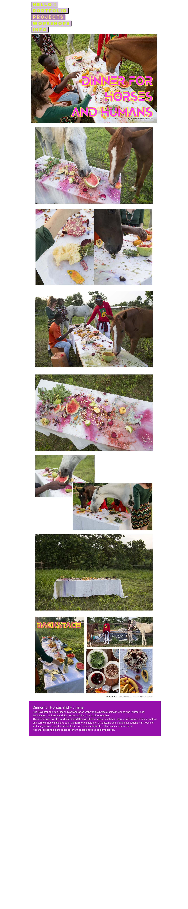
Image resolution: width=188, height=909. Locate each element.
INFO (40, 29)
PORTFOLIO (50, 10)
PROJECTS (48, 17)
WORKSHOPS (51, 23)
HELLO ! (45, 4)
